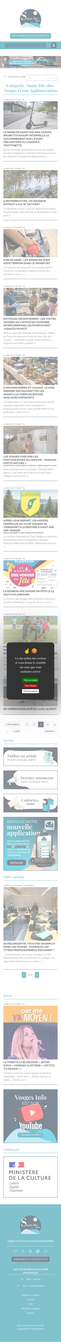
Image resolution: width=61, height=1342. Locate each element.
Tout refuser (30, 686)
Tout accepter (30, 680)
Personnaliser (31, 691)
